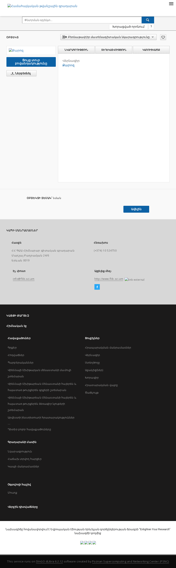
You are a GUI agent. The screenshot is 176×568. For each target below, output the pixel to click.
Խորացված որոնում (128, 26)
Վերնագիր (92, 355)
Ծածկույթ (92, 392)
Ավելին (136, 209)
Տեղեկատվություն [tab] (113, 49)
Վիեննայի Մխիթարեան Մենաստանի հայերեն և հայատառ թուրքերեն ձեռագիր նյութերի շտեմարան (42, 404)
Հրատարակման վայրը (101, 385)
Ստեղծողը (92, 362)
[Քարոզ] (31, 50)
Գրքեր (12, 347)
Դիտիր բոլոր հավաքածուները (29, 429)
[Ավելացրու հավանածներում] (163, 37)
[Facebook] (97, 287)
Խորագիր (92, 377)
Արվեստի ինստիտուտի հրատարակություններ (41, 417)
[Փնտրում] (148, 20)
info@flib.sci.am (24, 279)
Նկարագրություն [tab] (76, 49)
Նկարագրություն (20, 451)
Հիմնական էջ (16, 326)
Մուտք (12, 492)
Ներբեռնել (23, 73)
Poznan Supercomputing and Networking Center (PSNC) (130, 561)
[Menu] (171, 3)
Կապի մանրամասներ (23, 466)
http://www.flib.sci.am (108, 279)
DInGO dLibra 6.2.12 (49, 561)
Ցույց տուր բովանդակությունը (31, 61)
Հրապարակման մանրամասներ (108, 347)
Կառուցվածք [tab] (151, 49)
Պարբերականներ (20, 362)
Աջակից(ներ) (94, 370)
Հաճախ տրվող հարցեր (25, 459)
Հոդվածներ (16, 355)
